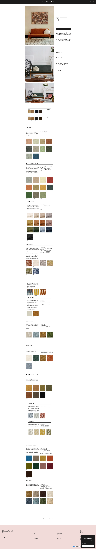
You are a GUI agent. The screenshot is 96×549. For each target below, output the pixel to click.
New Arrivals (35, 529)
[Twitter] (4, 537)
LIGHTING (46, 3)
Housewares (35, 532)
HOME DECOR (41, 3)
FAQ (57, 532)
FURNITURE (36, 3)
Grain (60, 16)
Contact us (58, 534)
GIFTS (55, 3)
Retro (66, 16)
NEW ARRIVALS (30, 3)
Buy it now (63, 28)
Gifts (34, 533)
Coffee (63, 16)
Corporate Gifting (36, 534)
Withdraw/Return (59, 538)
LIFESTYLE (51, 3)
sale (58, 3)
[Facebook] (2, 537)
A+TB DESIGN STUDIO (64, 3)
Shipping (26, 510)
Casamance (57, 16)
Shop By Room (36, 538)
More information (59, 70)
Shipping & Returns (59, 533)
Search (58, 529)
